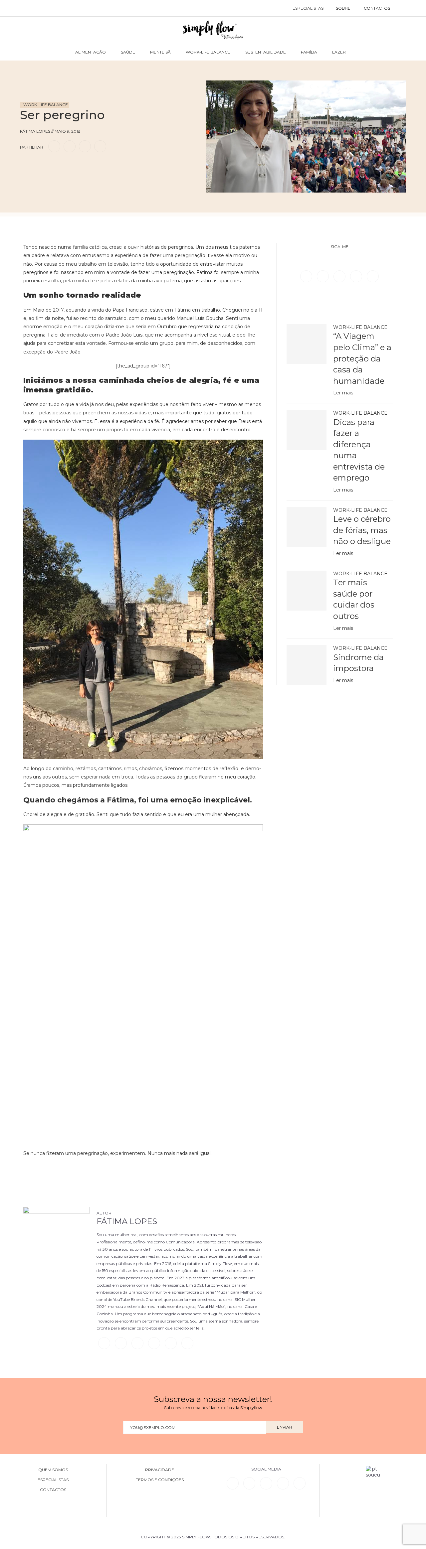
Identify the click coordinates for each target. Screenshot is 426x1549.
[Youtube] (372, 276)
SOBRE (343, 8)
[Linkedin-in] (233, 1483)
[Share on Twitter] (69, 146)
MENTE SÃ (160, 52)
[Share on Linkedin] (85, 146)
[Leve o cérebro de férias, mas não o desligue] (306, 527)
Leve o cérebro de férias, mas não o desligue (362, 530)
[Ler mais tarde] (26, 165)
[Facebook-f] (249, 1483)
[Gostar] (38, 165)
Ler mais (343, 393)
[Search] (403, 8)
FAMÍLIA (309, 52)
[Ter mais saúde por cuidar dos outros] (306, 591)
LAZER (339, 52)
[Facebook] (307, 276)
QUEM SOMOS (53, 1470)
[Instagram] (340, 276)
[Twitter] (323, 276)
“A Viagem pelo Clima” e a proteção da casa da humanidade (362, 358)
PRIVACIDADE (159, 1470)
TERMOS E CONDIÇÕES (160, 1480)
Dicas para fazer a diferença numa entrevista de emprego (359, 450)
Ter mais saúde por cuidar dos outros (353, 599)
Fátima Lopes (127, 1221)
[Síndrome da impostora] (306, 665)
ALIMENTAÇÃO (90, 52)
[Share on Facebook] (54, 146)
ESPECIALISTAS (308, 8)
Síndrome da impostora (358, 662)
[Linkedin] (356, 276)
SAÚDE (128, 52)
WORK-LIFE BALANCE (208, 52)
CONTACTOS (377, 8)
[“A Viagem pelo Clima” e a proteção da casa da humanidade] (306, 344)
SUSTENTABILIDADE (265, 52)
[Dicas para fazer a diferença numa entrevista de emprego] (306, 430)
